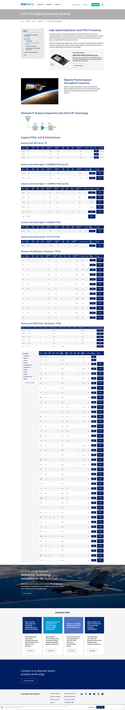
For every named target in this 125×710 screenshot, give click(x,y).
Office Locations (54, 699)
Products (28, 21)
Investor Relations (55, 693)
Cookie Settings (91, 707)
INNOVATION (40, 4)
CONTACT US (95, 4)
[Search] (102, 4)
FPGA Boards (29, 41)
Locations (85, 4)
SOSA (69, 40)
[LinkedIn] (82, 694)
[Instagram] (98, 694)
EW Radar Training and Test (31, 52)
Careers (52, 702)
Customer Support (76, 4)
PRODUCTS (48, 4)
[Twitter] (86, 694)
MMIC (25, 55)
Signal (33, 21)
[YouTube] (90, 694)
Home (22, 21)
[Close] (122, 707)
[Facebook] (94, 694)
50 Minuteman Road (69, 696)
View (96, 151)
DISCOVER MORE (78, 65)
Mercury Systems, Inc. (70, 693)
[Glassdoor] (102, 694)
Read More (30, 650)
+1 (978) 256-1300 (69, 702)
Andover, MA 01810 (69, 699)
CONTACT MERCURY (29, 680)
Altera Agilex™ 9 (81, 45)
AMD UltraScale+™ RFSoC (67, 45)
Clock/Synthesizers (31, 46)
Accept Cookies (100, 707)
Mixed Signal (40, 21)
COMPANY (57, 4)
